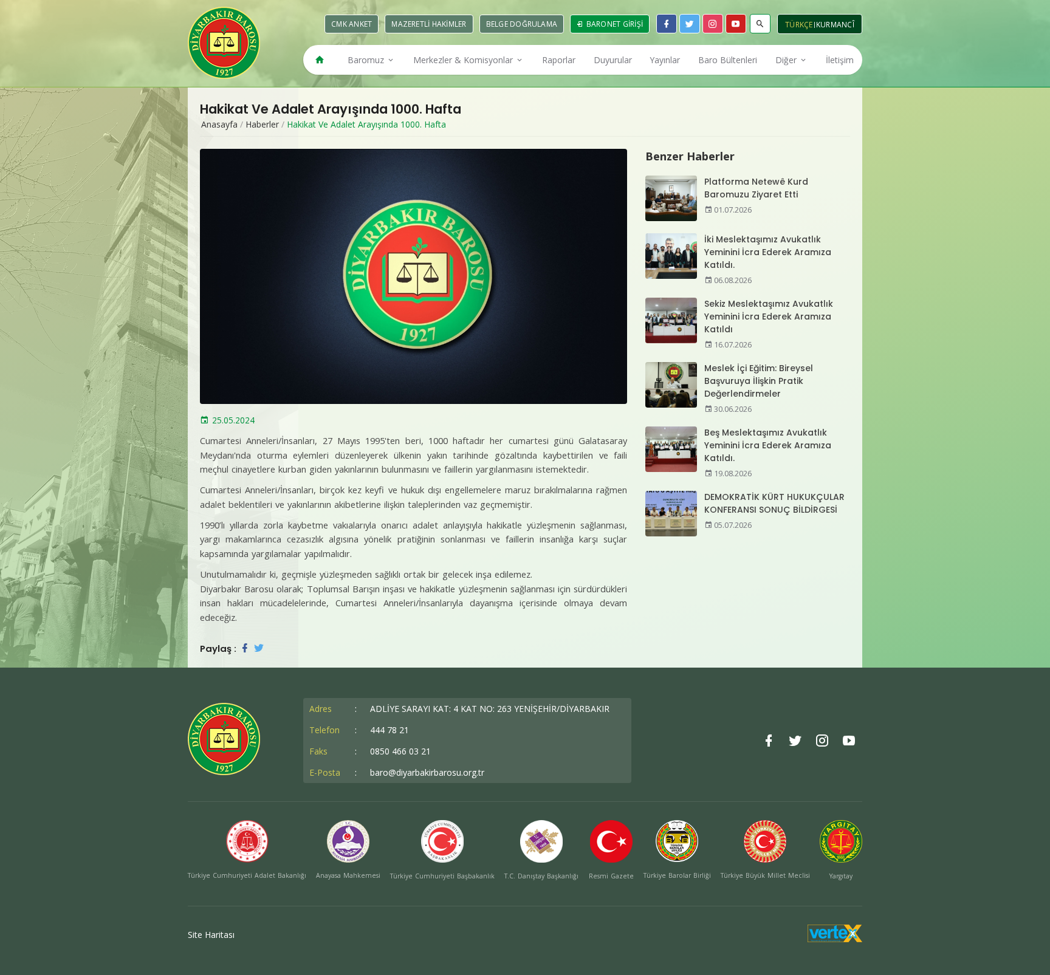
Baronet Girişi (613, 24)
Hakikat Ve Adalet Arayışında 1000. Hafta (366, 124)
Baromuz (367, 60)
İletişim (840, 60)
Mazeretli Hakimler (428, 24)
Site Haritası (211, 934)
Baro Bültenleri (727, 60)
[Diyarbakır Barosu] (224, 43)
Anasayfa (219, 124)
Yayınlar (665, 60)
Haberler (262, 124)
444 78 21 (389, 730)
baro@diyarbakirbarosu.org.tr (427, 772)
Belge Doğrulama (522, 24)
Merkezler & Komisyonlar (464, 60)
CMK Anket (351, 24)
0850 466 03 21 (400, 751)
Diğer (787, 60)
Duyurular (613, 60)
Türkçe (799, 24)
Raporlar (558, 60)
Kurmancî (835, 24)
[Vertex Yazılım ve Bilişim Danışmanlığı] (835, 939)
